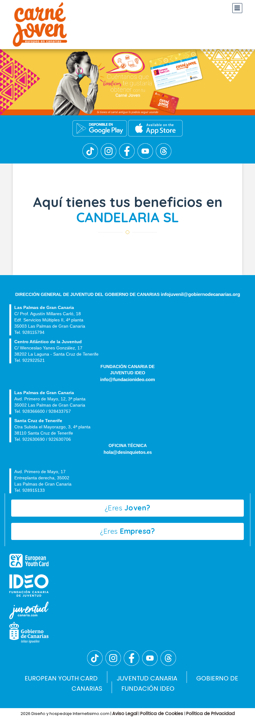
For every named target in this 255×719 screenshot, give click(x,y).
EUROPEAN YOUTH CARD (61, 678)
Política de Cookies (162, 713)
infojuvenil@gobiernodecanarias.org (200, 294)
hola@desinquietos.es (128, 452)
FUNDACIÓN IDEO (147, 688)
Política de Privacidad (210, 713)
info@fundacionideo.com (127, 379)
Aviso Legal (124, 713)
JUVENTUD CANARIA (147, 678)
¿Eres (128, 507)
